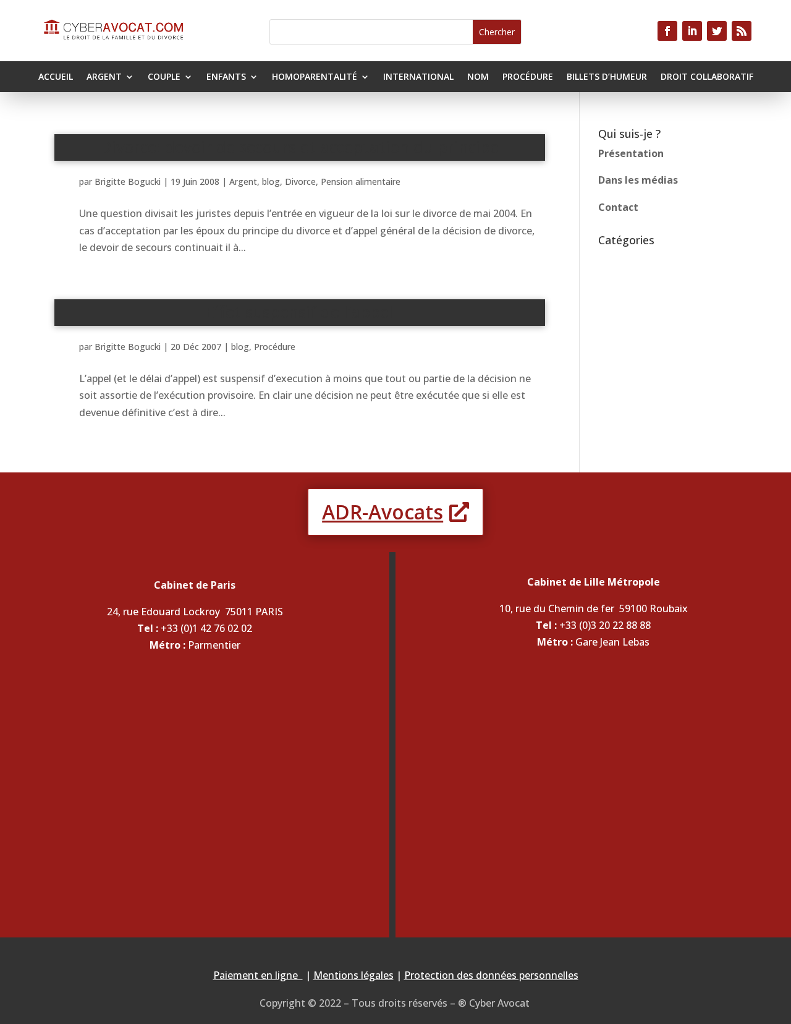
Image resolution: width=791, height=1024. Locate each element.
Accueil (55, 77)
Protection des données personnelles (491, 975)
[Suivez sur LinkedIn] (692, 31)
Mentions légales (353, 975)
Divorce (300, 181)
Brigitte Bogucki (128, 181)
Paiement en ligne (258, 975)
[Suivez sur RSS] (741, 31)
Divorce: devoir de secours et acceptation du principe (299, 146)
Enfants (226, 77)
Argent (104, 77)
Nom (478, 77)
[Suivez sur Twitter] (717, 31)
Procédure (527, 77)
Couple (164, 77)
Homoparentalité (314, 77)
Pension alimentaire (360, 181)
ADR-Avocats (382, 511)
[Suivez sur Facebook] (667, 31)
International (418, 77)
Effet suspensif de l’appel (299, 312)
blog (271, 181)
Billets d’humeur (607, 77)
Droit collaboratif (707, 77)
